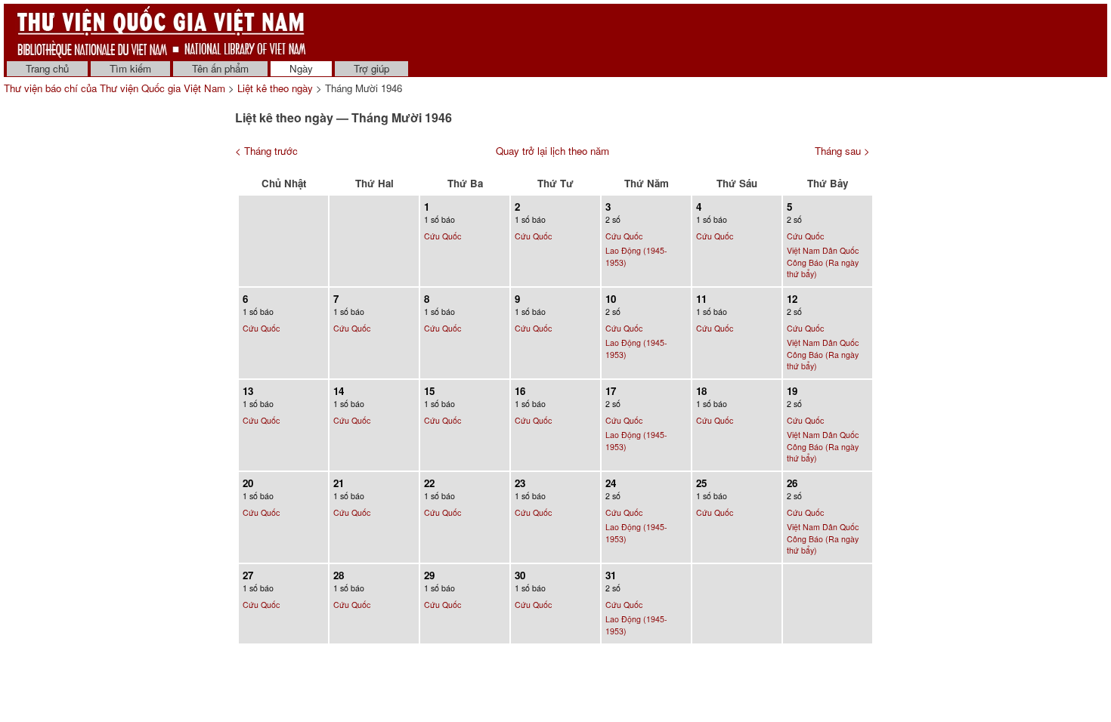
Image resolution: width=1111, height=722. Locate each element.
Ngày (301, 68)
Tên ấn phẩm (220, 68)
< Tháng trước (266, 150)
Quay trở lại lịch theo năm (552, 150)
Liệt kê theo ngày (275, 88)
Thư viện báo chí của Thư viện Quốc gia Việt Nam (114, 88)
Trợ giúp (371, 68)
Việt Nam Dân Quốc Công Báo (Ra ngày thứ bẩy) (823, 262)
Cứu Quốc (442, 236)
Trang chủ (47, 68)
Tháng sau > (842, 150)
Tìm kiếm (130, 68)
